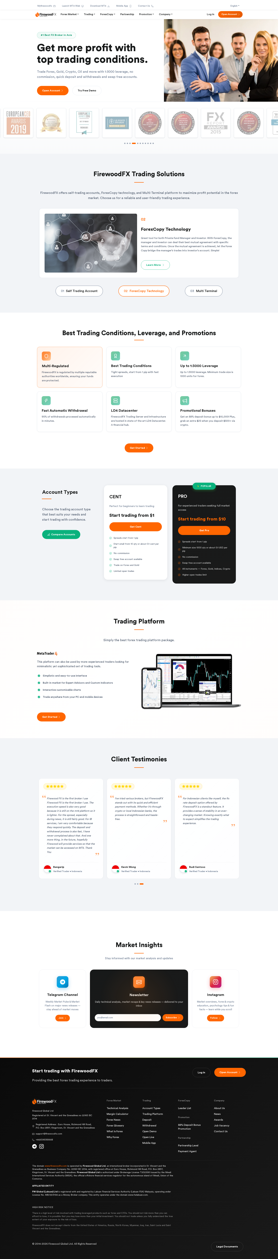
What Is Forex (115, 1131)
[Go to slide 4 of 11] (132, 143)
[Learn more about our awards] (216, 123)
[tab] (79, 291)
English (233, 6)
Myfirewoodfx (44, 6)
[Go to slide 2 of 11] (127, 143)
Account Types (151, 1108)
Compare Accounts (63, 534)
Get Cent (135, 526)
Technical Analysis (117, 1108)
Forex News (113, 1120)
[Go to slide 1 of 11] (124, 143)
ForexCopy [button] (106, 14)
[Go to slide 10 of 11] (150, 143)
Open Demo (149, 1131)
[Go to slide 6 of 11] (139, 143)
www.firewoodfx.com (56, 1166)
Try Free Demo (87, 90)
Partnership (127, 14)
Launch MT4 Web (71, 6)
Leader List (184, 1108)
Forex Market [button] (69, 14)
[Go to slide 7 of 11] (143, 143)
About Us (219, 1108)
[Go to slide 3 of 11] (130, 143)
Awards (218, 1120)
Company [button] (165, 14)
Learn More (153, 263)
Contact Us (144, 6)
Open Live (148, 1137)
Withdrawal (149, 1125)
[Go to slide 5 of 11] (135, 143)
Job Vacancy (221, 1125)
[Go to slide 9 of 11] (148, 143)
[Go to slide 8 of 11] (145, 143)
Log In (210, 14)
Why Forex (113, 1137)
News (217, 1114)
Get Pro (204, 530)
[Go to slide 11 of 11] (153, 143)
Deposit (147, 1120)
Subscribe (171, 1018)
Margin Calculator (117, 1114)
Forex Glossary (115, 1125)
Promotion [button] (145, 14)
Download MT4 (98, 6)
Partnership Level (188, 1145)
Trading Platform (152, 1114)
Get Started (137, 448)
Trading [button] (88, 14)
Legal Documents (227, 1246)
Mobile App (122, 6)
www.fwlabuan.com (138, 1195)
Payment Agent (187, 1151)
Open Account (229, 14)
